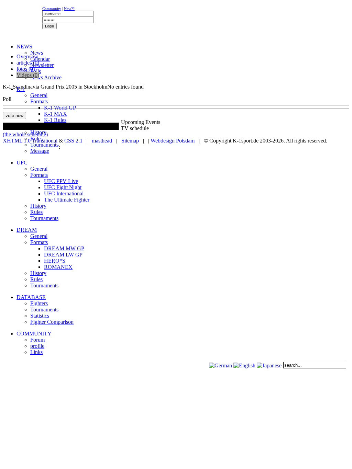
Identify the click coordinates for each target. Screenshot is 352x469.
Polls (35, 71)
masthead (102, 141)
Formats (39, 101)
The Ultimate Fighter (66, 200)
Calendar (40, 59)
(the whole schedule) (25, 134)
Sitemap (130, 141)
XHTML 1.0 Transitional (30, 141)
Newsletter (42, 65)
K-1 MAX (55, 114)
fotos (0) (25, 69)
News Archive (46, 77)
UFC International (64, 193)
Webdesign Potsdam (173, 141)
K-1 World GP (60, 108)
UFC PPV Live (61, 181)
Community (51, 9)
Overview (27, 56)
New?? (69, 9)
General (38, 95)
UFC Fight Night (62, 187)
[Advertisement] (86, 50)
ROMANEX (58, 267)
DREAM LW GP (63, 255)
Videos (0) (27, 75)
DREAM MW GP (64, 248)
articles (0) (27, 63)
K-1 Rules (55, 120)
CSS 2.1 (73, 141)
